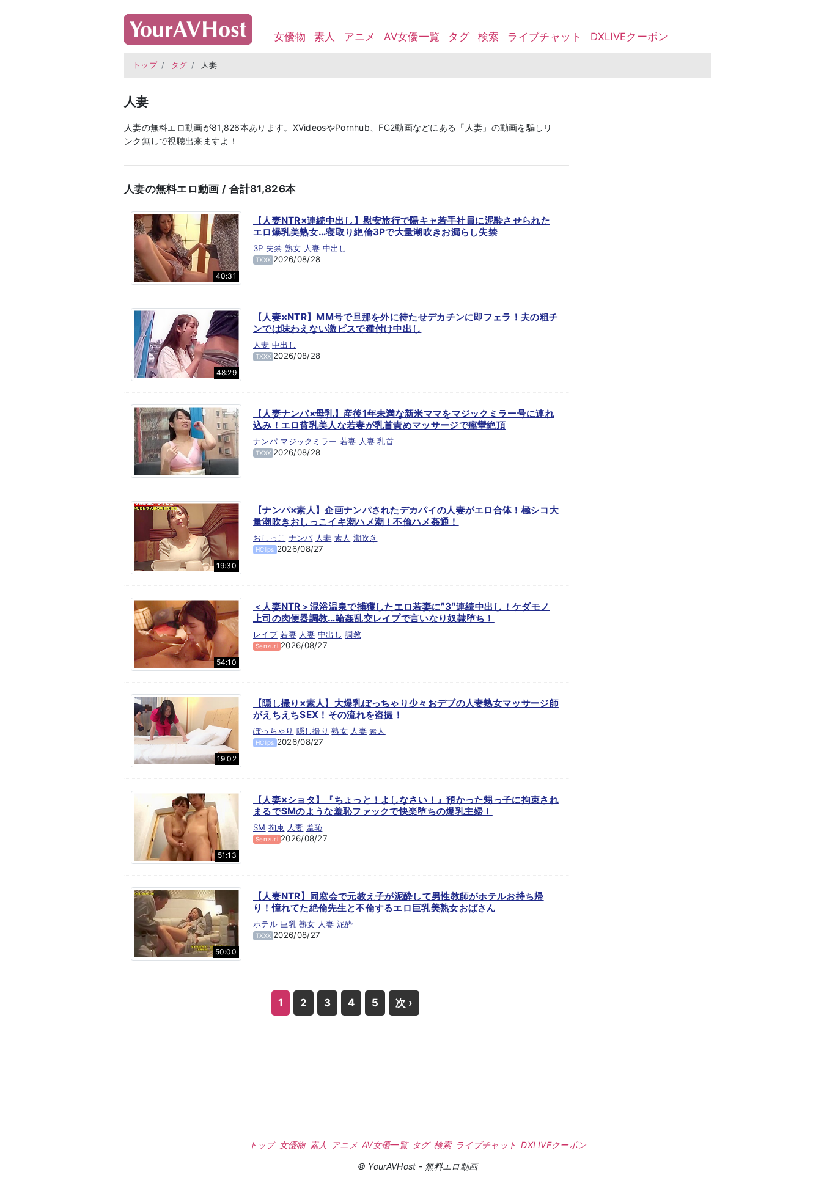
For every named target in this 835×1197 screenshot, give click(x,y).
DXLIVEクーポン (629, 37)
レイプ (265, 634)
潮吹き (365, 538)
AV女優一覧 (412, 37)
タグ (458, 37)
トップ (145, 65)
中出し (335, 248)
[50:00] (186, 923)
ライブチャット (544, 37)
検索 (488, 37)
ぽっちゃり (273, 731)
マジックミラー (308, 441)
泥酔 (345, 924)
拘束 (276, 827)
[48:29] (186, 343)
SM (259, 827)
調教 (353, 634)
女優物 (290, 37)
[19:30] (186, 536)
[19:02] (186, 729)
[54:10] (186, 633)
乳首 (385, 441)
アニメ (360, 37)
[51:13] (186, 826)
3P (258, 248)
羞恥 (314, 827)
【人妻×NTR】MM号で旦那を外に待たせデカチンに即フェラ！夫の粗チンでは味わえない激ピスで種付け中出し (405, 323)
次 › (404, 1003)
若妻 (348, 441)
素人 (325, 37)
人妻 (312, 248)
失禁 (274, 248)
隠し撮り (312, 731)
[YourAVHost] (188, 26)
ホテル (265, 924)
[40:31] (186, 247)
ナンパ (265, 441)
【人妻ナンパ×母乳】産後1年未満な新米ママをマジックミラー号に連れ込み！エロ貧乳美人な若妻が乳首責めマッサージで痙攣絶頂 (403, 419)
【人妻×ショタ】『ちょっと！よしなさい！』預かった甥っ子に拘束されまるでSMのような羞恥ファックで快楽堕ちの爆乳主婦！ (406, 806)
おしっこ (269, 538)
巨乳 (288, 924)
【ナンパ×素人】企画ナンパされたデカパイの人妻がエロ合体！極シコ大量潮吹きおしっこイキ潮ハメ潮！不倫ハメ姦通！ (406, 516)
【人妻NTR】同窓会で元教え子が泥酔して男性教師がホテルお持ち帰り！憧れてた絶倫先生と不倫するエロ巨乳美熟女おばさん (398, 902)
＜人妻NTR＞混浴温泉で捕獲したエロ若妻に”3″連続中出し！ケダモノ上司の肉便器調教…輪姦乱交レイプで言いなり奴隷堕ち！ (401, 612)
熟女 (293, 248)
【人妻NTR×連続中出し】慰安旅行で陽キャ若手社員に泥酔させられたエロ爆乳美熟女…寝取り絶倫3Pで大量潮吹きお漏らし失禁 (401, 226)
